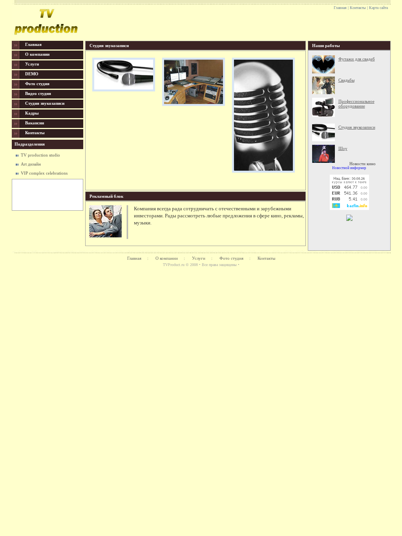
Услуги (198, 258)
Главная (340, 7)
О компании (166, 258)
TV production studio (40, 155)
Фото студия (231, 258)
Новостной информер (349, 168)
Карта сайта (378, 7)
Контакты (358, 7)
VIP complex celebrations (44, 173)
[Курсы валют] (349, 208)
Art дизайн (31, 164)
